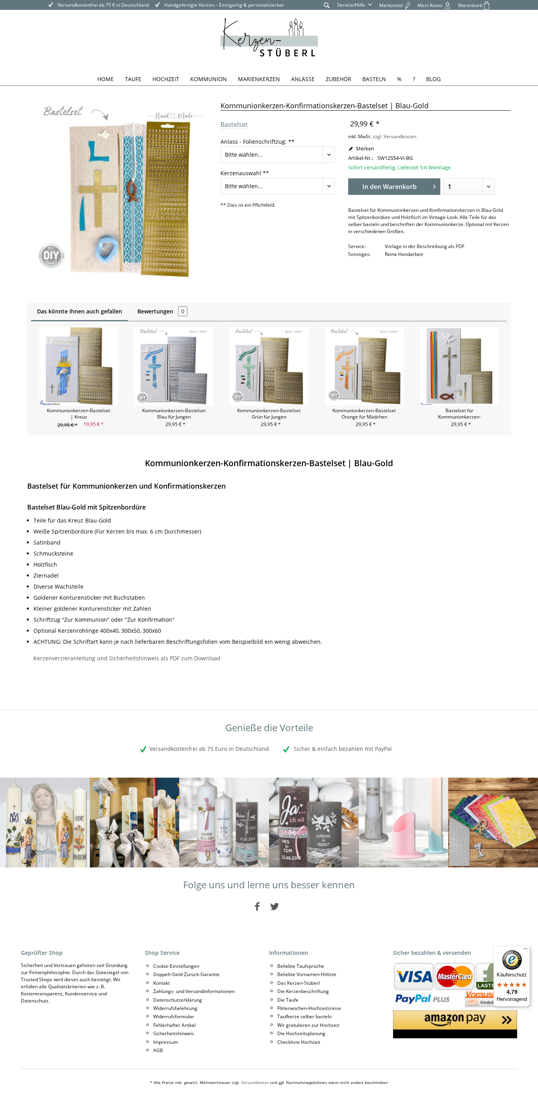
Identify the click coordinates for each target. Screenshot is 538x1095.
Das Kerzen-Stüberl (298, 983)
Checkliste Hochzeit (298, 1042)
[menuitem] (327, 5)
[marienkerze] (45, 822)
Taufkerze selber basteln (304, 1016)
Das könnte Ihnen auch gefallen (79, 311)
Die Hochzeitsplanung (301, 1033)
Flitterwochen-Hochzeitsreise (309, 1008)
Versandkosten (255, 1082)
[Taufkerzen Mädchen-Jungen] (224, 822)
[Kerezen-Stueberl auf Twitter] (274, 906)
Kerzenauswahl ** (245, 173)
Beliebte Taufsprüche (300, 966)
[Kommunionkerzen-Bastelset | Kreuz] (79, 366)
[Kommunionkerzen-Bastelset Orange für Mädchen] (364, 366)
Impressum (165, 1042)
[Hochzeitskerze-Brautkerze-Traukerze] (314, 822)
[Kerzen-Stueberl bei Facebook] (257, 906)
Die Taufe (288, 1000)
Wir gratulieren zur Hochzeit (308, 1025)
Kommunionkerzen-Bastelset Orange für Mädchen (364, 414)
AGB (158, 1050)
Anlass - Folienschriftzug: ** (258, 141)
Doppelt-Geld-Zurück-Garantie (186, 974)
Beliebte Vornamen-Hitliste (306, 974)
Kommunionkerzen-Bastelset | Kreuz (78, 414)
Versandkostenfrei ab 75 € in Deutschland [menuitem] (102, 5)
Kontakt (161, 983)
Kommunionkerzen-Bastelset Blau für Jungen (174, 414)
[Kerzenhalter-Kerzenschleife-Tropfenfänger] (404, 822)
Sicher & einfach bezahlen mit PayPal (342, 748)
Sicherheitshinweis (173, 1033)
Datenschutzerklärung (177, 1000)
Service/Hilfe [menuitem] (351, 5)
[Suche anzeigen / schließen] (327, 5)
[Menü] (525, 950)
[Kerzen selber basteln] (493, 822)
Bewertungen (160, 311)
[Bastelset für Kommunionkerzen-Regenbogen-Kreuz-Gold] (459, 366)
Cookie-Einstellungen (176, 966)
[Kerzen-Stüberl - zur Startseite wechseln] (269, 38)
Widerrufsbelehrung (175, 1008)
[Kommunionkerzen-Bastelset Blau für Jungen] (174, 366)
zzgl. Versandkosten (394, 136)
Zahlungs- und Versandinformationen (194, 991)
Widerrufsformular (173, 1016)
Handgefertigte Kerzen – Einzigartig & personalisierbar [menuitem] (223, 5)
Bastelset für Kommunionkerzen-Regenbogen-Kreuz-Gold (459, 414)
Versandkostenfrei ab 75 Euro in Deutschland (209, 748)
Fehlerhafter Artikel (174, 1025)
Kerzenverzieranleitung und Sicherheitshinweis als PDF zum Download (127, 658)
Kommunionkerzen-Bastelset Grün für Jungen (269, 414)
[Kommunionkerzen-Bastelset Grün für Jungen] (269, 366)
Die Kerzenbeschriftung (303, 991)
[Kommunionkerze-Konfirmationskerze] (135, 822)
